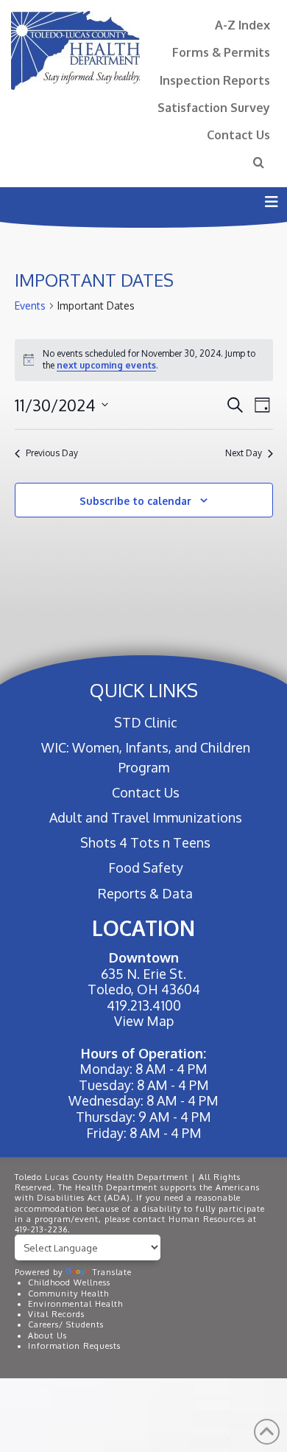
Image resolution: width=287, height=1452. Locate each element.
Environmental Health (75, 1304)
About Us (47, 1335)
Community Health (68, 1293)
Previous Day (52, 452)
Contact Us (238, 134)
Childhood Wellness (69, 1282)
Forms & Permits (221, 52)
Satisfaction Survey (213, 107)
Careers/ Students (66, 1324)
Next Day (243, 452)
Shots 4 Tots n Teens (145, 842)
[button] (271, 201)
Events (30, 305)
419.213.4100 (144, 1005)
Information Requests (74, 1346)
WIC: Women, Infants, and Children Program (145, 757)
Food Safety (145, 867)
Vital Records (56, 1314)
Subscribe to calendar (135, 501)
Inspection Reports (215, 80)
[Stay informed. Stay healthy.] (75, 50)
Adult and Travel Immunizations (145, 817)
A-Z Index (242, 24)
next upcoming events (106, 365)
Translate (112, 1272)
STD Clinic (145, 722)
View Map (144, 1021)
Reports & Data (145, 893)
